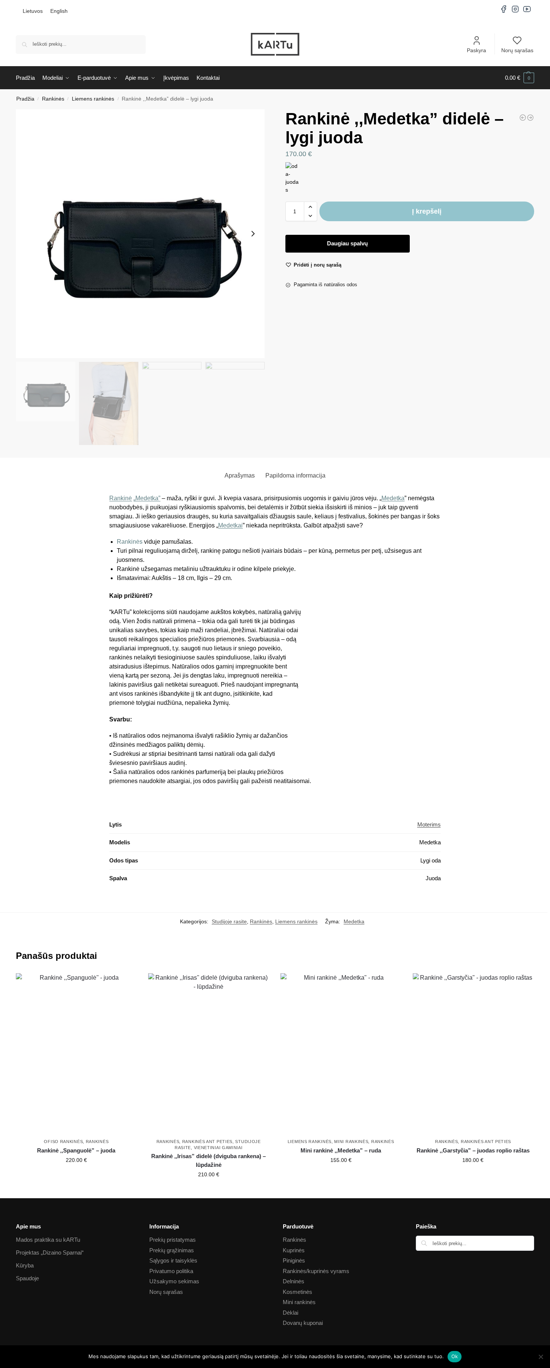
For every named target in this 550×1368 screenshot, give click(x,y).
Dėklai (290, 1312)
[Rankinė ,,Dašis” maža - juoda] (523, 117)
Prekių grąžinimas (171, 1250)
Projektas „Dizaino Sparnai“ (50, 1252)
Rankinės (53, 99)
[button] (519, 78)
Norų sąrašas (517, 50)
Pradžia (25, 99)
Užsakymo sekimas (174, 1281)
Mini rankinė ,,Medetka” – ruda (341, 1150)
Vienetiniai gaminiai (218, 1147)
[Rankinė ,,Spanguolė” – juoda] (76, 1054)
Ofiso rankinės (63, 1141)
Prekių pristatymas (172, 1239)
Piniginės (294, 1260)
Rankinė (120, 498)
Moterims (429, 824)
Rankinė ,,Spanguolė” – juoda (76, 1150)
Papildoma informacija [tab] (295, 475)
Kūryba (25, 1265)
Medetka (392, 498)
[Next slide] (253, 234)
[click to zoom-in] (140, 233)
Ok (454, 1356)
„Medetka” (146, 498)
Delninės (293, 1281)
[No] (540, 1356)
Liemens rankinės (93, 99)
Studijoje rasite (229, 921)
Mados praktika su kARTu (48, 1239)
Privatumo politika (171, 1271)
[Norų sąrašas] (125, 984)
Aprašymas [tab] (240, 475)
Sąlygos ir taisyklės (173, 1260)
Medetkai (230, 525)
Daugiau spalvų (347, 243)
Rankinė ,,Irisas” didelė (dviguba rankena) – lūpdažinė (208, 1160)
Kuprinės (294, 1250)
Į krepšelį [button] (76, 1176)
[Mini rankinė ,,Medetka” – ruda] (340, 1054)
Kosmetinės (297, 1292)
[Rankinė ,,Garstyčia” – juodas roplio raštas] (473, 1054)
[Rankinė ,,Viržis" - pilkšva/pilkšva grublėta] (530, 117)
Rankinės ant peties (207, 1141)
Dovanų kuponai (303, 1323)
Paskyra (476, 50)
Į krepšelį (427, 211)
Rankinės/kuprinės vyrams (316, 1271)
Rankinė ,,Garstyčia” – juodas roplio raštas (473, 1150)
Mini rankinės (351, 1141)
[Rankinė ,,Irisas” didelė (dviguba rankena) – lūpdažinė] (208, 1054)
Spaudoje (27, 1278)
